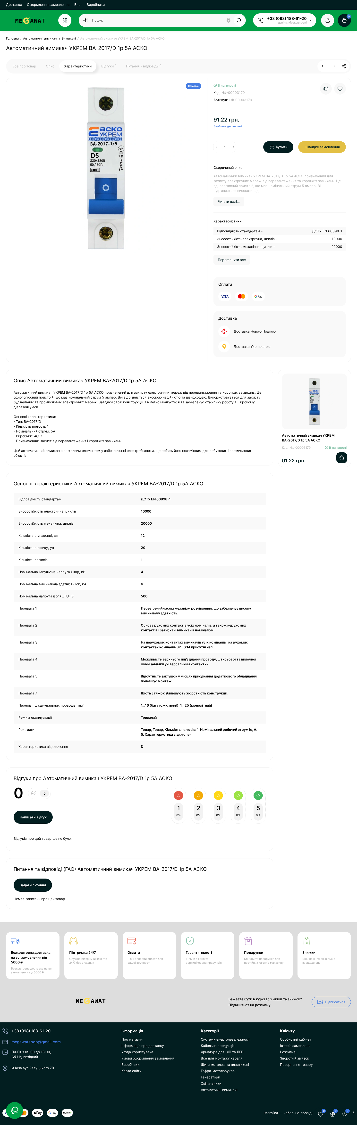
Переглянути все (232, 260)
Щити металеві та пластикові (225, 1064)
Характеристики (78, 66)
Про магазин (132, 1039)
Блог (78, 4)
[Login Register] (327, 20)
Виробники (96, 4)
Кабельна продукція (218, 1045)
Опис (50, 66)
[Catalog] (64, 20)
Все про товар (24, 66)
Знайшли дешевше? (227, 126)
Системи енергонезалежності (225, 1039)
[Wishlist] (340, 89)
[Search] (228, 20)
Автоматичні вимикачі (219, 1090)
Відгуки (108, 66)
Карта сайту (131, 1071)
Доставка (14, 4)
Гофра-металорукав (218, 1071)
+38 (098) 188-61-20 (287, 18)
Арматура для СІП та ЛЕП (222, 1052)
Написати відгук (33, 817)
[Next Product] (333, 66)
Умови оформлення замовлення (148, 1058)
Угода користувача (137, 1052)
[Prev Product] (323, 66)
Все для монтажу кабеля (221, 1058)
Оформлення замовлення (48, 4)
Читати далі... (229, 201)
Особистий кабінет (295, 1039)
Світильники (211, 1083)
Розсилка (288, 1052)
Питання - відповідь (143, 66)
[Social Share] (344, 66)
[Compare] (326, 89)
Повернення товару (296, 1064)
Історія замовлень (295, 1045)
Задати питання (33, 885)
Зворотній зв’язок (294, 1058)
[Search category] (85, 20)
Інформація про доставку (142, 1045)
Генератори (210, 1077)
